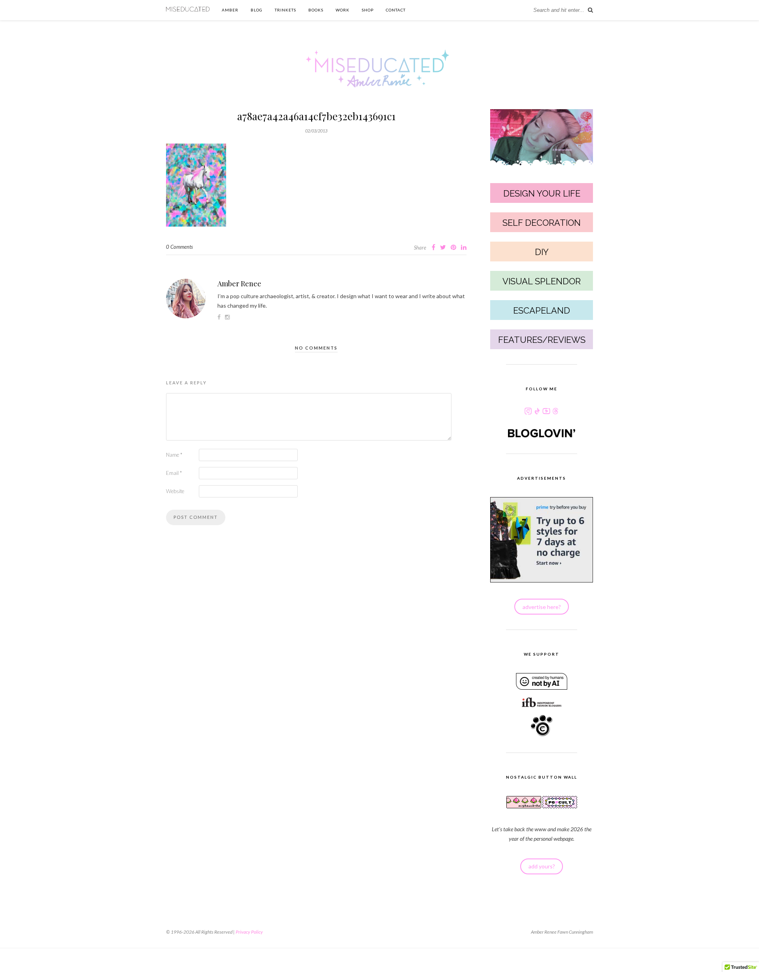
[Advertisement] (316, 662)
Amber (230, 10)
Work (342, 10)
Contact (396, 10)
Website (175, 491)
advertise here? (542, 606)
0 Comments (179, 247)
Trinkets (285, 10)
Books (315, 10)
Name (174, 455)
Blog (256, 10)
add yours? (542, 866)
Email (174, 473)
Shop (368, 10)
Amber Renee (239, 283)
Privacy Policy (249, 932)
